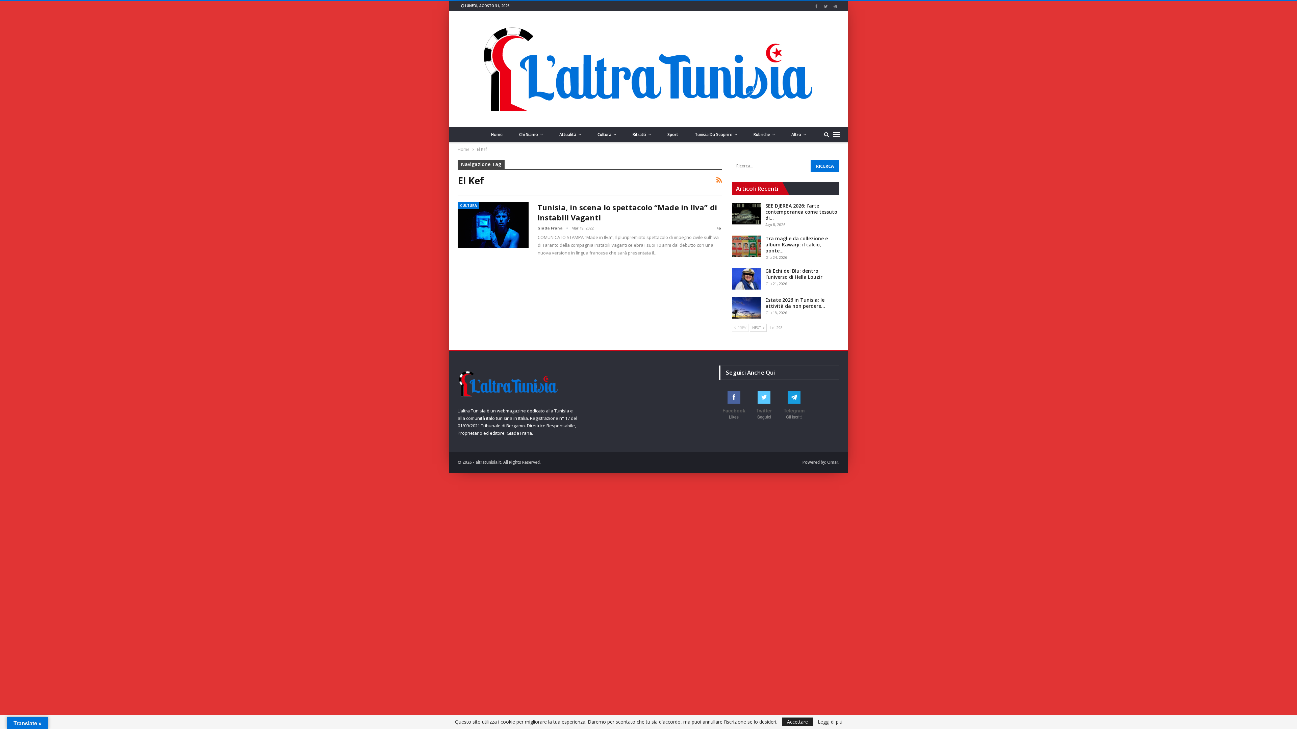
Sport (672, 134)
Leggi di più (830, 722)
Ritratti (639, 134)
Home (497, 134)
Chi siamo (528, 134)
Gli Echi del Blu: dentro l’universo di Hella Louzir (793, 274)
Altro (796, 134)
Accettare (797, 722)
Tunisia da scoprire (713, 134)
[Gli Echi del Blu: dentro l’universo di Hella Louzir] (746, 279)
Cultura (604, 134)
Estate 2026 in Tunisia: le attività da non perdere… (795, 303)
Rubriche (762, 134)
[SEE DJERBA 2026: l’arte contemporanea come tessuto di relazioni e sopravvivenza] (746, 213)
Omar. (833, 462)
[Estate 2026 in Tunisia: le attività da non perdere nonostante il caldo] (746, 308)
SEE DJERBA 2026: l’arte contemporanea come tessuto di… (801, 211)
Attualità (567, 134)
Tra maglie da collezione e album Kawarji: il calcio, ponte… (796, 244)
